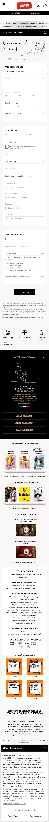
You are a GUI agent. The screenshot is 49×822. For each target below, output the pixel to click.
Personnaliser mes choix (24, 810)
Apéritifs (18, 599)
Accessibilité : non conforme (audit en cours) (28, 729)
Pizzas (35, 602)
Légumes (11, 610)
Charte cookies (27, 724)
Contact (8, 729)
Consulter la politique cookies (14, 804)
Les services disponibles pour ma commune (29, 719)
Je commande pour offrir (32, 588)
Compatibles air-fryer (31, 597)
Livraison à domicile (13, 588)
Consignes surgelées (28, 586)
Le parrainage (24, 577)
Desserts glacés (36, 613)
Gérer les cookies (24, 791)
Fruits (21, 613)
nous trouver (24, 415)
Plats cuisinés (31, 605)
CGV (9, 721)
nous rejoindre (24, 429)
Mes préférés (15, 13)
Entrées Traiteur (28, 599)
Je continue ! (24, 292)
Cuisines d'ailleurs (18, 605)
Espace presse (38, 727)
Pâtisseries (16, 615)
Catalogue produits (34, 721)
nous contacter (24, 422)
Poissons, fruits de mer (17, 607)
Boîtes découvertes (20, 620)
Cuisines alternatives (18, 618)
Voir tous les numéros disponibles (24, 508)
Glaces (27, 613)
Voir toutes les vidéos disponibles (24, 562)
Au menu (24, 632)
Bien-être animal (12, 727)
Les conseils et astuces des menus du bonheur (24, 634)
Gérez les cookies (14, 724)
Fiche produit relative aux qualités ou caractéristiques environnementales (24, 732)
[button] (38, 5)
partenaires (25, 758)
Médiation (37, 724)
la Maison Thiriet (24, 357)
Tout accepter (36, 816)
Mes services (34, 13)
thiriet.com (8, 719)
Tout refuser (13, 816)
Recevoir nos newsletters (36, 476)
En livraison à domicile (16, 574)
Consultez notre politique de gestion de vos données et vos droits (22, 317)
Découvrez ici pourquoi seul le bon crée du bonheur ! (24, 388)
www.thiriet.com (9, 758)
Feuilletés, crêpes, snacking (21, 602)
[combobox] (18, 71)
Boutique (32, 620)
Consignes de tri (25, 727)
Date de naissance (12, 93)
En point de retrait (33, 574)
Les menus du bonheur (24, 623)
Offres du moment (15, 597)
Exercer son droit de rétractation (24, 736)
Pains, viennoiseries (29, 615)
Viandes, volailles (33, 607)
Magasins (15, 586)
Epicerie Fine (32, 618)
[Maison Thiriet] (24, 5)
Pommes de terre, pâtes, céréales (28, 610)
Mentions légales (19, 721)
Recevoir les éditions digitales (13, 476)
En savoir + (24, 650)
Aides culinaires (11, 613)
